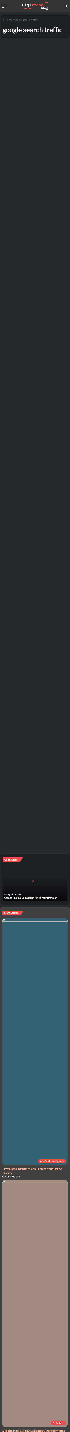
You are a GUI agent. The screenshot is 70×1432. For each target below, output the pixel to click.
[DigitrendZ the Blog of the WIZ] (35, 6)
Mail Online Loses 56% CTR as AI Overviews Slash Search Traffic (34, 458)
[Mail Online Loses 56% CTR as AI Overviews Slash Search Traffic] (35, 494)
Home (8, 20)
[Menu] (4, 7)
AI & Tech (12, 48)
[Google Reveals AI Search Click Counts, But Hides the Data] (35, 288)
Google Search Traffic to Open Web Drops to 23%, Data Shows (34, 357)
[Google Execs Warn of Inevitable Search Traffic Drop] (35, 696)
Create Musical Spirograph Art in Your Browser (30, 897)
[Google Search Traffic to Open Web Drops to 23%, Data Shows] (35, 393)
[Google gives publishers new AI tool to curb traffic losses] (35, 90)
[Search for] (66, 7)
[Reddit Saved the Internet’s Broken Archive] (35, 189)
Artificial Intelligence (19, 345)
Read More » (15, 129)
